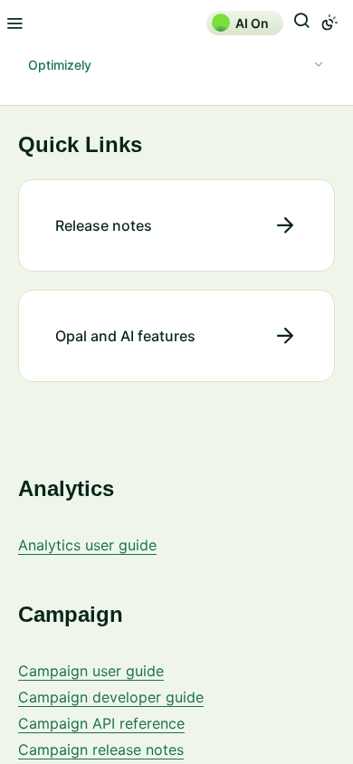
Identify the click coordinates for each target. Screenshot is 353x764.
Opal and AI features (125, 336)
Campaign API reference (101, 723)
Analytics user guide (87, 545)
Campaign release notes (101, 749)
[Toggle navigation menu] (14, 22)
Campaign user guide (91, 671)
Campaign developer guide (111, 697)
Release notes (103, 225)
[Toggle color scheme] (329, 22)
